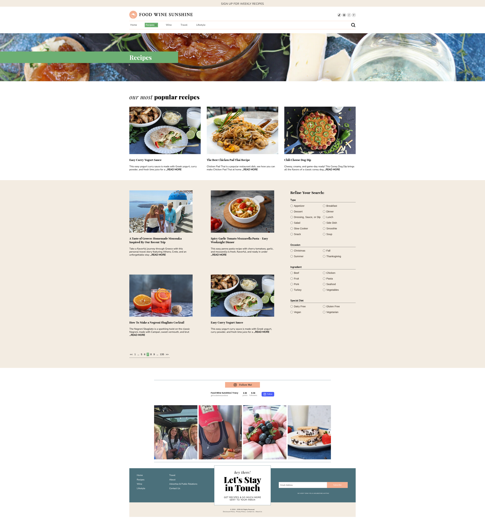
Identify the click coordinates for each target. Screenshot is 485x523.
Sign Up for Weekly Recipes (242, 4)
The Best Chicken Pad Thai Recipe (228, 160)
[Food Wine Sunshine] (133, 14)
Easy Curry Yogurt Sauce (145, 160)
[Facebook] (349, 15)
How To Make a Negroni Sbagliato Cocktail (156, 322)
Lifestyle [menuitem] (200, 25)
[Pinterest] (354, 15)
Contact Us (174, 488)
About (172, 479)
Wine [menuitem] (169, 25)
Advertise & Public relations (183, 483)
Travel (172, 475)
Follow (269, 394)
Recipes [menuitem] (150, 25)
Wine (139, 483)
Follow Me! (245, 384)
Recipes (140, 479)
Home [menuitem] (133, 25)
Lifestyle (141, 488)
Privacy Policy (241, 512)
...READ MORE (173, 169)
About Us (259, 512)
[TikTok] (339, 15)
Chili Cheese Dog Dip (297, 160)
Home (140, 475)
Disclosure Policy (229, 512)
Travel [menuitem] (184, 25)
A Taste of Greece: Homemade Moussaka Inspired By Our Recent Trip (155, 240)
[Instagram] (344, 15)
